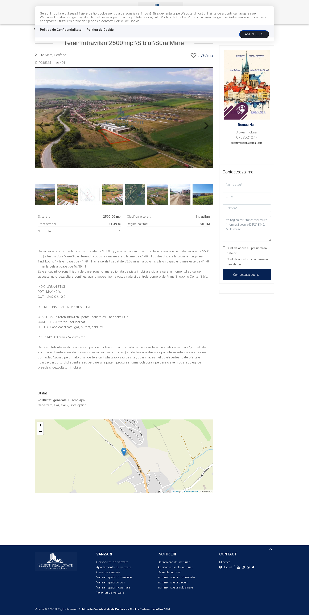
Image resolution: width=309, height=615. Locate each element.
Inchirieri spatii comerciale (176, 577)
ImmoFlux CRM (160, 609)
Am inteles (254, 34)
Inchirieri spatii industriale (175, 587)
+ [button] (40, 425)
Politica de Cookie (100, 30)
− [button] (40, 431)
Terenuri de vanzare (110, 592)
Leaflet (175, 491)
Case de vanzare (108, 572)
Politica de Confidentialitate (61, 30)
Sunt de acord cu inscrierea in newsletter (247, 261)
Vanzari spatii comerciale (114, 577)
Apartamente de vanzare (113, 567)
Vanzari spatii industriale (113, 587)
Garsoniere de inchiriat (174, 562)
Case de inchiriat (169, 572)
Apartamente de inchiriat (175, 567)
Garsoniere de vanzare (112, 562)
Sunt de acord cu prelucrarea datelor (247, 250)
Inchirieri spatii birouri (173, 582)
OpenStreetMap (191, 491)
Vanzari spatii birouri (110, 582)
